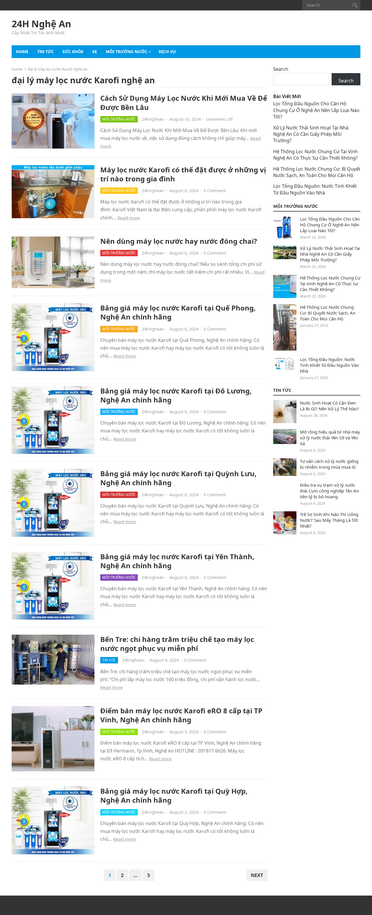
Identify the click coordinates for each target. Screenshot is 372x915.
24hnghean (153, 119)
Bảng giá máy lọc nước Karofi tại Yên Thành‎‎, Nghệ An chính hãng (177, 561)
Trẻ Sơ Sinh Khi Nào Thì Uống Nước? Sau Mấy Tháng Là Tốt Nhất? (329, 520)
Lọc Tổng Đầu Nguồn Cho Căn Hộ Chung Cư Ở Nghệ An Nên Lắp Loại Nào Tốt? (316, 110)
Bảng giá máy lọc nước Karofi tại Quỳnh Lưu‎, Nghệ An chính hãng (178, 478)
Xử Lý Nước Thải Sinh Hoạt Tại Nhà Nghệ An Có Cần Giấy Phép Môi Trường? (310, 134)
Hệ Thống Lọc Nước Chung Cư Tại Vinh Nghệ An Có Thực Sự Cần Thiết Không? (315, 154)
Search (280, 69)
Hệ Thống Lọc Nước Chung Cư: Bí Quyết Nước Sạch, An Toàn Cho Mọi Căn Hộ (316, 172)
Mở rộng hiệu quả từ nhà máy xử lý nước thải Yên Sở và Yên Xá (330, 437)
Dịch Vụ (167, 51)
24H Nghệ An (41, 23)
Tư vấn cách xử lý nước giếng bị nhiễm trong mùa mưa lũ (329, 464)
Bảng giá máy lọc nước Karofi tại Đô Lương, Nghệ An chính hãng (176, 395)
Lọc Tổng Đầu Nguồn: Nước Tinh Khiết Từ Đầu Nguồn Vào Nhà (315, 189)
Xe (94, 51)
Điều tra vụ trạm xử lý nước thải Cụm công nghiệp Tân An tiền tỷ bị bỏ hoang (329, 490)
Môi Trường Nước (126, 51)
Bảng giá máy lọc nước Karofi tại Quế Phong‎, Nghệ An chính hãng (178, 312)
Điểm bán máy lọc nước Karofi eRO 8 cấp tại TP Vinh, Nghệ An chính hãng (181, 715)
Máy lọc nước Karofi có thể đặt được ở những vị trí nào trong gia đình (183, 174)
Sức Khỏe (72, 51)
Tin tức (45, 51)
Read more (128, 218)
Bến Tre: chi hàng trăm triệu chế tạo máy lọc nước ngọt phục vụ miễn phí (177, 643)
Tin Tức (282, 390)
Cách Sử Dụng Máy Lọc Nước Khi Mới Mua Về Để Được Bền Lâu (183, 102)
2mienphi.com (26, 905)
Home (22, 51)
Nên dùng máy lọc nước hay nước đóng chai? (178, 241)
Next (257, 875)
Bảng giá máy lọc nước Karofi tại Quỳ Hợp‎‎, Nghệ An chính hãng (174, 795)
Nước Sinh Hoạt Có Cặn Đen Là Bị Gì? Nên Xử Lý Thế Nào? (329, 406)
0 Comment (215, 190)
